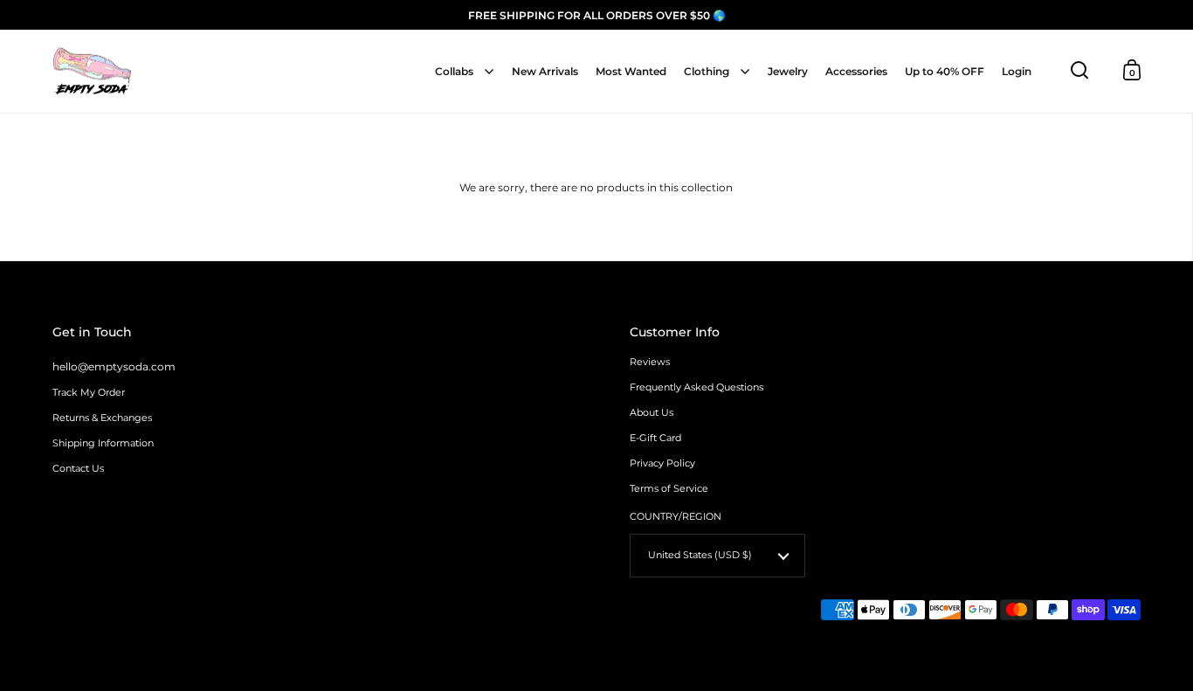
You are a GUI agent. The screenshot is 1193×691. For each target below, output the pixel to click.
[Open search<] (1080, 70)
